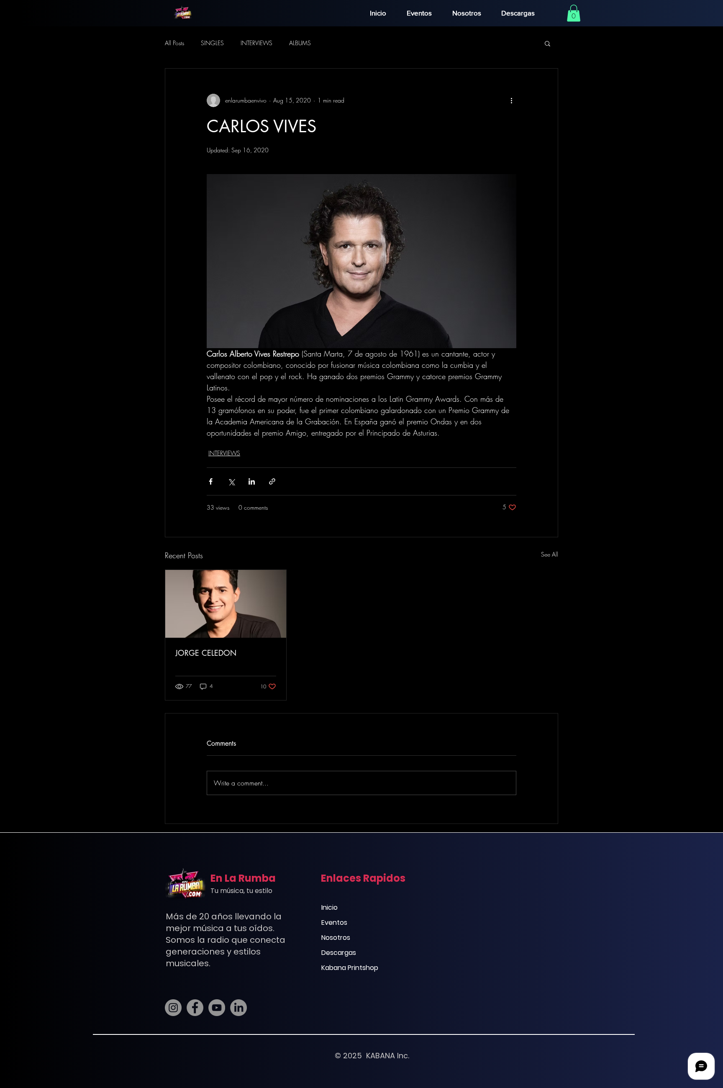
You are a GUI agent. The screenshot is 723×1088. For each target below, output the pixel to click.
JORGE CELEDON (205, 653)
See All (549, 554)
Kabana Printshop (349, 968)
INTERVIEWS (256, 43)
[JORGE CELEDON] (225, 604)
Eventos (334, 922)
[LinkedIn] (238, 1007)
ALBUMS (300, 43)
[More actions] (511, 100)
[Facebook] (195, 1007)
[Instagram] (173, 1007)
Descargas (338, 952)
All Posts (174, 43)
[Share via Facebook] (211, 481)
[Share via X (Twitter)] (231, 481)
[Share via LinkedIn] (252, 481)
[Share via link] (272, 481)
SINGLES (212, 43)
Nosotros (335, 937)
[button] (574, 13)
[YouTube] (216, 1007)
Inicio (329, 907)
